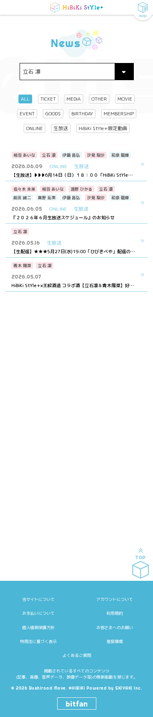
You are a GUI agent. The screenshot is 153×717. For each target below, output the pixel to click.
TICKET (48, 98)
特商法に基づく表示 (38, 641)
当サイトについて (38, 599)
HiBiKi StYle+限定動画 (103, 128)
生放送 (60, 128)
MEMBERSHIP (119, 113)
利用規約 (114, 613)
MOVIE (125, 98)
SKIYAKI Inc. (128, 688)
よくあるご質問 (76, 655)
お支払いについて (38, 613)
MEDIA (74, 98)
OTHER (99, 98)
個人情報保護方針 (38, 627)
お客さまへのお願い (114, 627)
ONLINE (34, 128)
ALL (25, 98)
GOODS (53, 113)
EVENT (27, 113)
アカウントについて (114, 599)
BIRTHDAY (82, 113)
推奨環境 (114, 641)
